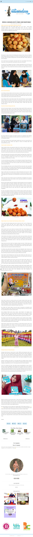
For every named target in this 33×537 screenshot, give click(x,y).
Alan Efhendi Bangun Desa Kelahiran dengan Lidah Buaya (13, 433)
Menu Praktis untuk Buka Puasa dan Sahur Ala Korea (20, 433)
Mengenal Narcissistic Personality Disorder (10, 499)
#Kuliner (16, 20)
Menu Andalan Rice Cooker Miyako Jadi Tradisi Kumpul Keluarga (23, 498)
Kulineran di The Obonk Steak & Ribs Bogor (27, 433)
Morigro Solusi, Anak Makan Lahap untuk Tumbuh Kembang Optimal (10, 511)
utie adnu (15, 535)
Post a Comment (20, 23)
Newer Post (5, 438)
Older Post (28, 438)
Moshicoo (22, 535)
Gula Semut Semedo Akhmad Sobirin (6, 433)
